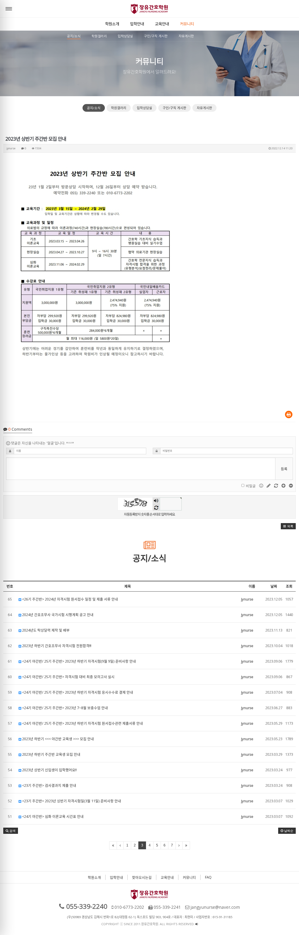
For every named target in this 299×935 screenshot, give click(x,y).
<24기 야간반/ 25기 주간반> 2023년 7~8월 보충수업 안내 (64, 707)
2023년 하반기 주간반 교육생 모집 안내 (50, 754)
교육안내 (167, 877)
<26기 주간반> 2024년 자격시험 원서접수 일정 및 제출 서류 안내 (69, 599)
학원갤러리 (118, 108)
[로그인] (196, 924)
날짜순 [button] (288, 830)
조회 (289, 586)
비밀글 (251, 486)
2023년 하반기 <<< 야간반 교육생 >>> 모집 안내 (57, 739)
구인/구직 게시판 (174, 108)
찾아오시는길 (142, 877)
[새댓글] (269, 485)
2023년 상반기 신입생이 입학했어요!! (49, 770)
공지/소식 (93, 108)
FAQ (208, 877)
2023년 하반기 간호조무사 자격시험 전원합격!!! (56, 645)
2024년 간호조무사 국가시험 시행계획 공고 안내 (57, 614)
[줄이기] (291, 485)
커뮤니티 (189, 877)
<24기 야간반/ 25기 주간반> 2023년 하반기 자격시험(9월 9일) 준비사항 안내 (78, 661)
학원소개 (94, 877)
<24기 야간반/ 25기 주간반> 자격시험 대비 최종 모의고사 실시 (67, 676)
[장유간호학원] (149, 8)
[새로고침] (276, 485)
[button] (288, 526)
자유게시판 (204, 108)
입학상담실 (144, 108)
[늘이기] (283, 485)
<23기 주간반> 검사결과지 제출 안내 (48, 785)
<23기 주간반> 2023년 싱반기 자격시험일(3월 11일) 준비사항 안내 (71, 801)
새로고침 (156, 507)
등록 (284, 469)
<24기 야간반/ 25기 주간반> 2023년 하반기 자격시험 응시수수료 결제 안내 (77, 692)
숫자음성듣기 (156, 501)
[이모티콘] (261, 485)
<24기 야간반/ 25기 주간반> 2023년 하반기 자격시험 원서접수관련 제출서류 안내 (82, 723)
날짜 (274, 586)
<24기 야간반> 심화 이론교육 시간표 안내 (52, 816)
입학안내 (116, 877)
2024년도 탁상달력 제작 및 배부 (45, 630)
